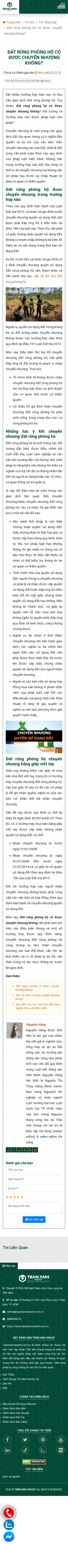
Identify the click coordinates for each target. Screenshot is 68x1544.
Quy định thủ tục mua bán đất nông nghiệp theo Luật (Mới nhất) (37, 1006)
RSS (5, 1388)
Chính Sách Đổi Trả (13, 1417)
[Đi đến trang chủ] (9, 7)
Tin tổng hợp (48, 22)
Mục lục (10, 1265)
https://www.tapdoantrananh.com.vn (28, 1326)
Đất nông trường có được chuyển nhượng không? (37, 988)
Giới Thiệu (8, 1374)
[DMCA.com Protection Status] (34, 1461)
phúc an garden (11, 1476)
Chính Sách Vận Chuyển (16, 1413)
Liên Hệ (7, 1383)
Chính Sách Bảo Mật (14, 1408)
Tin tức (29, 22)
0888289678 (14, 1319)
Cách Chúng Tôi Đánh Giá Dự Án (21, 1379)
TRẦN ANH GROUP (24, 1489)
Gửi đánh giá (35, 1219)
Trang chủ (13, 22)
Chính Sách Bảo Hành (15, 1421)
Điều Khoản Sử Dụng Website (19, 1404)
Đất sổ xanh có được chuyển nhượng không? (37, 997)
